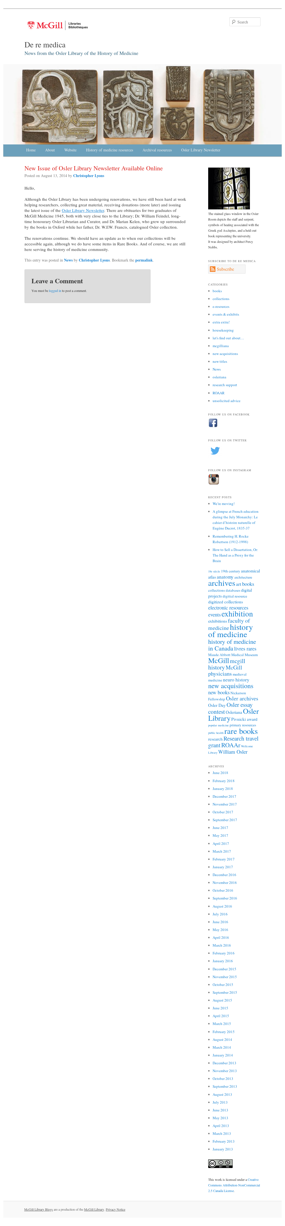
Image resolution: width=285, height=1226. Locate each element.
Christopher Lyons (88, 175)
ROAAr (230, 745)
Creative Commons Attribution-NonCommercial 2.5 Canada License (234, 1185)
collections (221, 298)
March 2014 (222, 1047)
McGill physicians (225, 670)
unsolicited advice (226, 400)
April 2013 (221, 1125)
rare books (241, 731)
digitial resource (235, 596)
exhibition (237, 613)
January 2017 (223, 866)
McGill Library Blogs (38, 1209)
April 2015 (221, 1015)
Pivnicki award (244, 719)
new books (219, 692)
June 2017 (220, 827)
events (214, 614)
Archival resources (157, 150)
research (215, 739)
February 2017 (224, 859)
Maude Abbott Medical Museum (233, 654)
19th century (230, 571)
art (238, 584)
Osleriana (234, 712)
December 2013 (224, 1062)
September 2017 (225, 819)
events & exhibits (226, 314)
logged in (55, 290)
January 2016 (223, 960)
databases (233, 590)
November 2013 (225, 1070)
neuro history (236, 679)
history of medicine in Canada (232, 644)
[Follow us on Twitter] (215, 456)
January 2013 (223, 1149)
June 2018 (220, 772)
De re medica (44, 44)
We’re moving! (224, 503)
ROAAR (219, 392)
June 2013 (220, 1110)
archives (221, 582)
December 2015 (224, 968)
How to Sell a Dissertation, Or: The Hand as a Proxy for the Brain (235, 555)
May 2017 (220, 835)
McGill (218, 660)
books (217, 290)
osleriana (219, 376)
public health (215, 733)
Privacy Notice (115, 1209)
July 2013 (220, 1102)
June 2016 (220, 921)
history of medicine (230, 630)
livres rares (245, 648)
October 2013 (223, 1078)
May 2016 (220, 929)
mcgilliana (221, 345)
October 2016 (223, 890)
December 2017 (224, 796)
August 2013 (222, 1094)
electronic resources (228, 607)
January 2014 (223, 1055)
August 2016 (222, 906)
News (68, 260)
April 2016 (221, 937)
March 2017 (222, 851)
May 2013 (220, 1117)
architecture (243, 577)
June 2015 (220, 1007)
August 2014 (222, 1039)
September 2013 (225, 1086)
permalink (144, 260)
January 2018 (223, 788)
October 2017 (223, 811)
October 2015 (223, 984)
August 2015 (222, 1000)
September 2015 (225, 992)
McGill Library (94, 1209)
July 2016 (220, 914)
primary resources (243, 724)
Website (70, 150)
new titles (220, 361)
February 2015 (224, 1031)
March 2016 (222, 945)
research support (225, 384)
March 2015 (222, 1023)
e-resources (221, 306)
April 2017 (221, 843)
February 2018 (224, 780)
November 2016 (225, 882)
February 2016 (224, 953)
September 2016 (225, 898)
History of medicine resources (109, 150)
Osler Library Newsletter (200, 150)
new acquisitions (225, 353)
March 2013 (222, 1133)
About (50, 150)
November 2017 (225, 804)
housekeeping (223, 330)
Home (31, 150)
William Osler (232, 751)
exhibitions (217, 621)
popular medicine (218, 725)
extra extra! (221, 322)
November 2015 (225, 976)
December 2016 (224, 874)
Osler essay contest (230, 707)
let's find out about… (228, 337)
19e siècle (214, 571)
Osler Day (217, 705)
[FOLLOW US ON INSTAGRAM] (213, 483)
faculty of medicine (229, 624)
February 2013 (224, 1141)
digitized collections (225, 601)
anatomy (225, 577)
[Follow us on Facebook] (213, 426)
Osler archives (242, 698)
